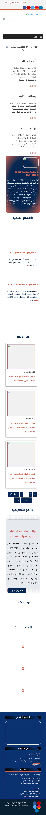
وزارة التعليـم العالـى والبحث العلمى (27, 760)
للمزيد (27, 265)
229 (17, 500)
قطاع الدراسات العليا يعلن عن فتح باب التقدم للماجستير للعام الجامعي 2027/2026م (21, 427)
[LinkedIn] (41, 7)
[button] (36, 36)
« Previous (13, 494)
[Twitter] (33, 7)
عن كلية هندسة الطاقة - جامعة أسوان (26, 173)
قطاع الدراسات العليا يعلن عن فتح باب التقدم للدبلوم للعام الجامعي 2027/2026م (22, 478)
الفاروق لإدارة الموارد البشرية (30, 758)
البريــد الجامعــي (34, 753)
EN (6, 2)
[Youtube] (29, 7)
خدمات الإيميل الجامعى (18, 2)
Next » (26, 500)
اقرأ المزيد (32, 86)
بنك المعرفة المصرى (33, 755)
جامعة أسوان (12, 180)
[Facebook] (25, 7)
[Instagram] (37, 7)
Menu (9, 42)
